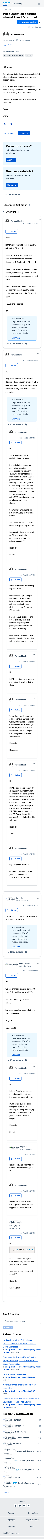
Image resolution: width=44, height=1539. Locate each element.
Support (33, 1526)
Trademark (11, 1526)
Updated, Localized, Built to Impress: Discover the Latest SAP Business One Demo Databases (19, 1343)
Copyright (11, 1520)
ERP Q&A (8, 9)
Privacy (11, 1513)
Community (17, 4)
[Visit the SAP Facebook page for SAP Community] (15, 1506)
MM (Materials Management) (13, 55)
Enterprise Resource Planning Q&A (20, 1377)
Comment (24, 133)
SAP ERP (29, 55)
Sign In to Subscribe (27, 22)
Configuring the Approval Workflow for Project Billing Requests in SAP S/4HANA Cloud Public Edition (20, 1360)
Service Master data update (14, 1374)
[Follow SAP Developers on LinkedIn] (29, 1506)
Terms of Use (33, 1513)
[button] (5, 45)
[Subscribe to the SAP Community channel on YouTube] (24, 1506)
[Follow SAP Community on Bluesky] (20, 1506)
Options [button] (39, 22)
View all (6, 1493)
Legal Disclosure (33, 1520)
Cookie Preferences (11, 1533)
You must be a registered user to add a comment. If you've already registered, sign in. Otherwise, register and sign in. (21, 326)
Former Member (17, 34)
